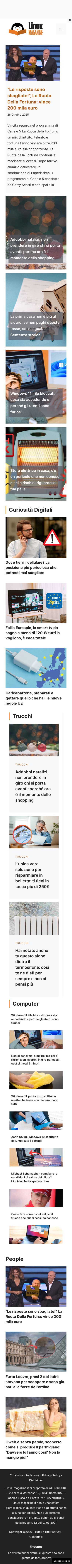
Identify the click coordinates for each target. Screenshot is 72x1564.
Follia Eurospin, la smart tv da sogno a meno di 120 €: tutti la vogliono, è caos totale (33, 633)
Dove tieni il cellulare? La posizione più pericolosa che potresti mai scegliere (31, 567)
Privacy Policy (51, 1475)
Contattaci (36, 1537)
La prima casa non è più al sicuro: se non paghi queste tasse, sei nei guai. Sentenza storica (35, 325)
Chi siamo (16, 1475)
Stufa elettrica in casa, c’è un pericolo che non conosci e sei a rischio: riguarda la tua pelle (35, 479)
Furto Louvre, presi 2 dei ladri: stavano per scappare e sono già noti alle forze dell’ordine (35, 1382)
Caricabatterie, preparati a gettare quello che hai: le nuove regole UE (34, 698)
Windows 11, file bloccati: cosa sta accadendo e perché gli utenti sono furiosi (32, 402)
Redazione (32, 1475)
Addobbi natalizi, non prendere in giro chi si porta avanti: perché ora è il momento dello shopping (35, 248)
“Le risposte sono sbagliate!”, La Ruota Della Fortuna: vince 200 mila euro (34, 1316)
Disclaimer (36, 1480)
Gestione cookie (62, 1561)
